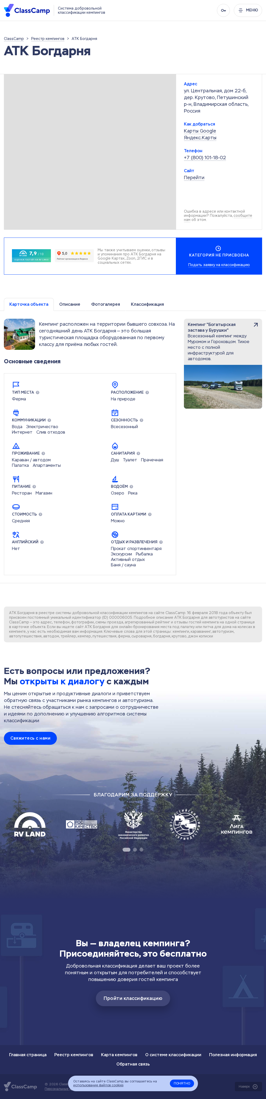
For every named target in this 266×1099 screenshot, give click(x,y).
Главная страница (27, 1054)
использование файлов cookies (98, 1085)
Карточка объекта (28, 304)
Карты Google (200, 131)
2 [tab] (135, 850)
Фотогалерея (105, 304)
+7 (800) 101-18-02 (205, 158)
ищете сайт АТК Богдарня (86, 626)
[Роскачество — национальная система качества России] (81, 824)
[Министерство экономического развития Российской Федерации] (133, 824)
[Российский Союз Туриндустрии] (184, 824)
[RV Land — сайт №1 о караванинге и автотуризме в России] (29, 824)
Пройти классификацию (133, 998)
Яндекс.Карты (200, 138)
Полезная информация (233, 1054)
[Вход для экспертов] (223, 10)
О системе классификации (173, 1054)
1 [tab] (126, 850)
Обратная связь (133, 1064)
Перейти (194, 177)
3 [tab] (141, 850)
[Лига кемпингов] (236, 824)
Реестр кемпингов (73, 1054)
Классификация (147, 304)
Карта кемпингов (119, 1054)
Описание (69, 304)
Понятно (182, 1083)
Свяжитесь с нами (30, 738)
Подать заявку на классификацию (219, 264)
